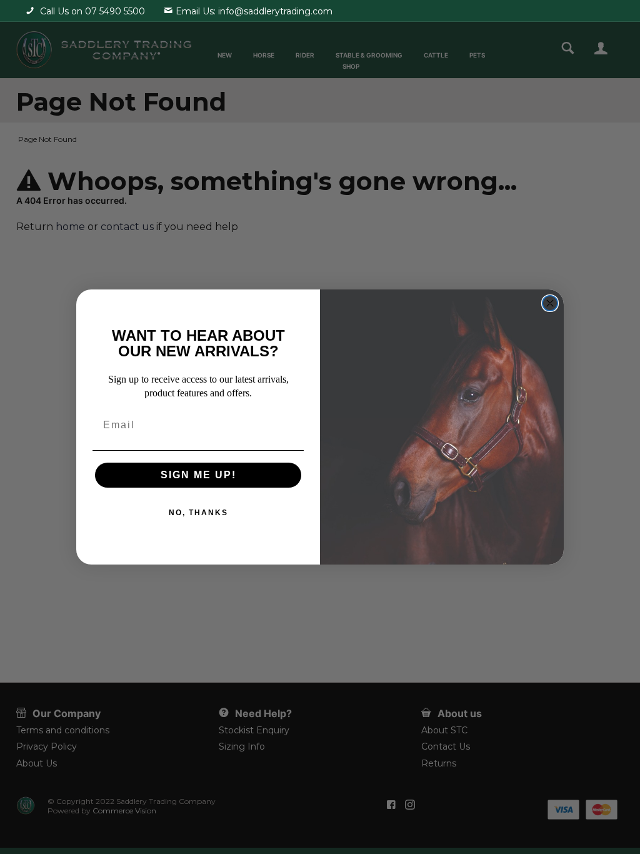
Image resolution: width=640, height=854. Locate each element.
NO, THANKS (198, 512)
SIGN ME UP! (198, 475)
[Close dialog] (550, 303)
